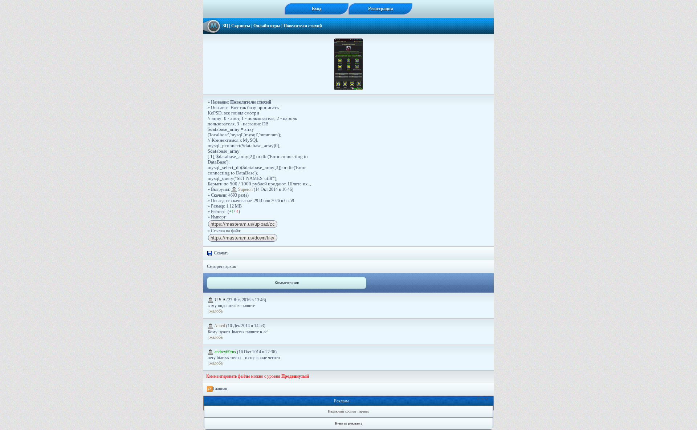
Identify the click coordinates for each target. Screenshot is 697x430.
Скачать (220, 253)
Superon (245, 189)
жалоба (216, 311)
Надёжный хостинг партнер (348, 411)
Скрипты (240, 25)
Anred (219, 325)
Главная (220, 388)
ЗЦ (225, 25)
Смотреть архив (221, 266)
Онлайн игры (266, 25)
